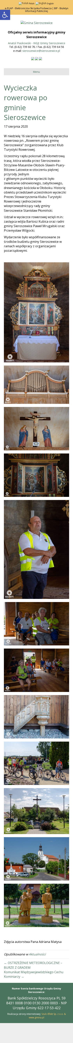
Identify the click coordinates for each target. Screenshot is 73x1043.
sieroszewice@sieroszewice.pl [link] (41, 51)
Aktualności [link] (37, 954)
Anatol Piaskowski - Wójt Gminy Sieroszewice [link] (36, 43)
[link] (5, 15)
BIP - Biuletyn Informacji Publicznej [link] (46, 10)
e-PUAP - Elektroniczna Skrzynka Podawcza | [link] (29, 8)
